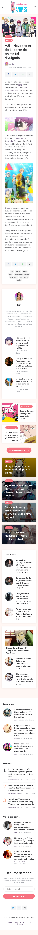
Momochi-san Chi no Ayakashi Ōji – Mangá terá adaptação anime (24, 840)
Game (25, 271)
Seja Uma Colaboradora (23, 922)
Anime (18, 271)
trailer (19, 280)
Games (8, 37)
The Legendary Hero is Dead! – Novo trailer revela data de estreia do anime (24, 679)
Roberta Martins (13, 779)
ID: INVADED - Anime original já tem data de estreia (11, 436)
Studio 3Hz (12, 141)
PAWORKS (19, 138)
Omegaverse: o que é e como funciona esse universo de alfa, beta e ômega (23, 598)
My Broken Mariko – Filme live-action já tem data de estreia (24, 382)
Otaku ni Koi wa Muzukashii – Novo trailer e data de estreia (19, 536)
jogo (20, 84)
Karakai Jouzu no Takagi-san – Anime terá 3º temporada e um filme (23, 663)
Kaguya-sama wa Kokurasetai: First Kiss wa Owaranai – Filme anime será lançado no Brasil (24, 730)
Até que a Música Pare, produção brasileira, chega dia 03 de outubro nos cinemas (24, 363)
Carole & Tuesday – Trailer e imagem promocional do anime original (18, 512)
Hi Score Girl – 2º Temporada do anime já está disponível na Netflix (23, 343)
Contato (20, 924)
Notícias (9, 40)
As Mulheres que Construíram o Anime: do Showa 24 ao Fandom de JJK (24, 614)
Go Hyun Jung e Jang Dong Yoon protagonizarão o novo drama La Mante (24, 826)
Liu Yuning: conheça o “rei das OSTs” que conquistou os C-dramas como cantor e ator (24, 566)
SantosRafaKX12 (19, 862)
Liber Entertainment (22, 274)
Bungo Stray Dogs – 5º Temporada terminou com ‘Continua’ (18, 650)
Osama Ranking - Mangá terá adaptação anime (26, 415)
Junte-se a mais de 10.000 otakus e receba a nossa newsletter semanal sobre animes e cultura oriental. (19, 880)
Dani (13, 64)
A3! (12, 271)
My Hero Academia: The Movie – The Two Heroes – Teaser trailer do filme (19, 490)
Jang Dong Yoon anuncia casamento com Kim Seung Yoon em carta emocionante (21, 801)
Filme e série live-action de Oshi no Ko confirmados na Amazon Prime (23, 747)
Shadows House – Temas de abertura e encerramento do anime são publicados (24, 855)
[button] (19, 125)
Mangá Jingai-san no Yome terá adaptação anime (18, 469)
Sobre (9, 922)
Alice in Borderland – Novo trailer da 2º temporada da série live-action (23, 713)
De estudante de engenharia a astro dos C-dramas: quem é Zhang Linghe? (24, 583)
